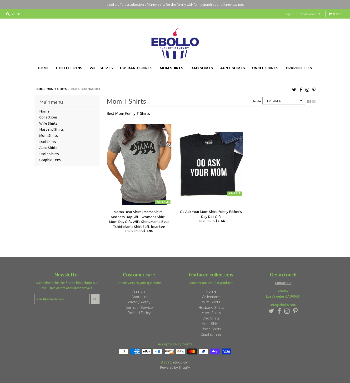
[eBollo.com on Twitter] (294, 87)
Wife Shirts (101, 66)
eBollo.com (181, 360)
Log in (289, 12)
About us (138, 295)
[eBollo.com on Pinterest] (313, 87)
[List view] (313, 99)
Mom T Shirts (57, 87)
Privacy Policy (138, 300)
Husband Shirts (136, 66)
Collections (69, 66)
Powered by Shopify (175, 366)
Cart (337, 12)
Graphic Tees (299, 66)
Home (43, 66)
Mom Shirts (171, 66)
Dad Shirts (201, 66)
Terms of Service (139, 306)
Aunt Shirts (232, 66)
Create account (310, 12)
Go (95, 297)
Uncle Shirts (265, 66)
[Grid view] (309, 99)
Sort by (256, 99)
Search (139, 289)
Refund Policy (139, 311)
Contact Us (283, 281)
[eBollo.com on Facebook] (301, 87)
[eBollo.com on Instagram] (307, 87)
